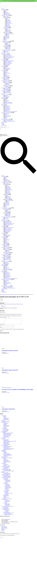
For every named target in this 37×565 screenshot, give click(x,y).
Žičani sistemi (7, 78)
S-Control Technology (7, 519)
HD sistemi (6, 42)
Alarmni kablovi (7, 274)
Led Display (3, 219)
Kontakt (3, 124)
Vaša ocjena (2, 317)
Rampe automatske (7, 64)
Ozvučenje (3, 66)
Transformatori (7, 100)
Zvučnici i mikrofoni (8, 68)
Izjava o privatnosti (4, 528)
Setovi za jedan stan (7, 81)
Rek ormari (6, 95)
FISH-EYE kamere (9, 23)
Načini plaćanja (4, 526)
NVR (7, 18)
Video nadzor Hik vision (5, 15)
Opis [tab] (2, 305)
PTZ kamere (8, 191)
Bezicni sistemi (7, 79)
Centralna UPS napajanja (8, 102)
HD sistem (8, 84)
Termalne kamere (7, 36)
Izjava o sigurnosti (4, 527)
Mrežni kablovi (7, 273)
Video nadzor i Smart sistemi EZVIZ (7, 50)
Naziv (1, 325)
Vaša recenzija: (2, 324)
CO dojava (3, 93)
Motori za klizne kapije (8, 61)
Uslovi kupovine (4, 125)
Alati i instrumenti (4, 288)
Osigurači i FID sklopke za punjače (10, 121)
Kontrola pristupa (4, 220)
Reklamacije (3, 529)
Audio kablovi (7, 110)
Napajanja (3, 98)
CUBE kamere (9, 22)
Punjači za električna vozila (6, 119)
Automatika (3, 59)
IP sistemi (6, 17)
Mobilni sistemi (7, 32)
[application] (6, 9)
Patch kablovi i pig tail (8, 116)
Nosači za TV (4, 270)
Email (1, 327)
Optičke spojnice (7, 115)
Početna (1, 294)
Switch (6, 39)
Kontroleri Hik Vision (8, 222)
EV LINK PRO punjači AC (9, 120)
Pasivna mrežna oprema (5, 94)
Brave (5, 11)
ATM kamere (8, 192)
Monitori (8, 34)
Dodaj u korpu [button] (7, 353)
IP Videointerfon (7, 85)
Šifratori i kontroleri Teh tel (8, 57)
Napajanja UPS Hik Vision (8, 103)
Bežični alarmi (7, 76)
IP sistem (8, 83)
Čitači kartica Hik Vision (8, 221)
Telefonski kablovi (7, 109)
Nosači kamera (7, 37)
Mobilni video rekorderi (10, 33)
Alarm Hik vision (4, 77)
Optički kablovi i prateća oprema (6, 112)
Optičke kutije (7, 113)
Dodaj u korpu (2, 303)
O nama (3, 123)
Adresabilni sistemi (7, 255)
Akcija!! (3, 8)
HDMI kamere (9, 26)
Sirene (6, 240)
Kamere (8, 35)
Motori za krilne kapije (8, 62)
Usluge (3, 289)
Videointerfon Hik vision (5, 80)
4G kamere (8, 19)
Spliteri (6, 118)
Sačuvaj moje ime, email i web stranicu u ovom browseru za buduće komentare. (12, 329)
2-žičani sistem (7, 82)
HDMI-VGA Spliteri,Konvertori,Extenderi (11, 111)
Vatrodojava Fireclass (5, 254)
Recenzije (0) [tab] (4, 306)
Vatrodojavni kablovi (8, 108)
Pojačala (6, 67)
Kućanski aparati (7, 14)
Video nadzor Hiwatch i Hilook (6, 41)
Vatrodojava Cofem (4, 257)
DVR (7, 43)
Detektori (6, 72)
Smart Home (3, 9)
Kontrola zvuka (7, 69)
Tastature (6, 241)
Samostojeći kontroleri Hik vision (9, 56)
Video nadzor (7, 51)
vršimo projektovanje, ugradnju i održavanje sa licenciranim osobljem (23, 0)
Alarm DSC (3, 70)
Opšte (2, 530)
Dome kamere (9, 20)
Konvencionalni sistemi (8, 89)
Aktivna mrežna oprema (5, 97)
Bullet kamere (9, 21)
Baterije (6, 99)
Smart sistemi (7, 218)
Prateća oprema (7, 38)
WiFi (5, 40)
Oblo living (6, 12)
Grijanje (6, 10)
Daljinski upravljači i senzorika (9, 60)
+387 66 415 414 (5, 522)
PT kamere (8, 24)
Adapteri (6, 101)
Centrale (6, 71)
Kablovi (6, 114)
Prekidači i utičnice (7, 13)
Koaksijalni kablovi (7, 272)
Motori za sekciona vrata (8, 63)
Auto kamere (6, 16)
